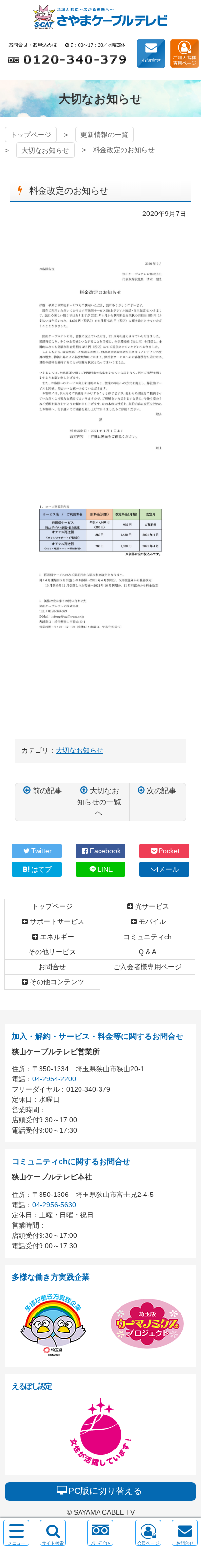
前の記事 (47, 790)
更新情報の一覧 (104, 134)
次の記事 (161, 790)
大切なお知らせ (45, 150)
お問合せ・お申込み (151, 53)
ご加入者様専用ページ (184, 53)
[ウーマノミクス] (147, 1355)
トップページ (30, 134)
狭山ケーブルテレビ (100, 17)
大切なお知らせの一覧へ (99, 801)
